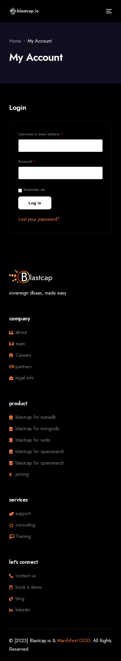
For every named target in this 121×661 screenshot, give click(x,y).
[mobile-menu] (108, 11)
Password (33, 161)
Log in (34, 203)
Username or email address (47, 134)
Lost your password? (39, 219)
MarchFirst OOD (73, 640)
